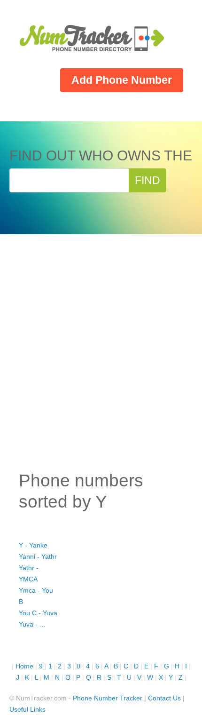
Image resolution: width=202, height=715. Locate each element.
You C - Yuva (38, 613)
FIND (147, 180)
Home (24, 666)
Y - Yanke (33, 545)
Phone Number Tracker (107, 698)
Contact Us (164, 698)
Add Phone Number (121, 80)
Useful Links (27, 709)
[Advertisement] (101, 359)
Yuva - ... (32, 624)
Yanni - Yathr (38, 556)
